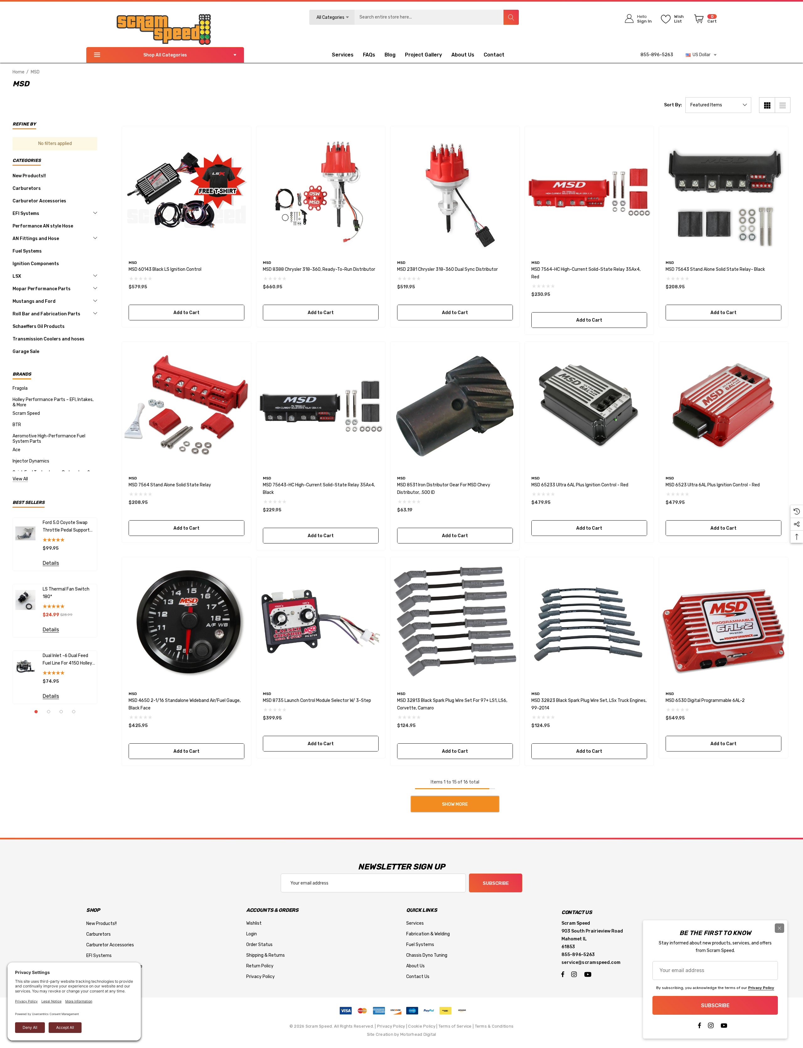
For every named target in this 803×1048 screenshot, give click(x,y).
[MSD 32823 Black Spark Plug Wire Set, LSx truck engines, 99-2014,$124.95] (589, 621)
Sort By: (673, 105)
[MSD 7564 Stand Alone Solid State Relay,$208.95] (186, 406)
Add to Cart (186, 312)
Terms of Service (455, 1026)
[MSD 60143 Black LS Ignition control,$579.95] (186, 190)
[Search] (511, 17)
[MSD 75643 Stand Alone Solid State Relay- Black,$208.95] (723, 190)
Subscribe (496, 883)
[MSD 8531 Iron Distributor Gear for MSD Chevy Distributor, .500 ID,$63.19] (455, 406)
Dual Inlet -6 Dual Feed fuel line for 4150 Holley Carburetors (67, 660)
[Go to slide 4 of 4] (73, 711)
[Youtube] (588, 974)
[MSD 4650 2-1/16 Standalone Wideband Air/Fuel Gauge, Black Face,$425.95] (186, 621)
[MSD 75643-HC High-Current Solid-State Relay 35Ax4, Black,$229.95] (320, 406)
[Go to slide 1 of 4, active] (36, 711)
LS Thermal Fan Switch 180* (66, 592)
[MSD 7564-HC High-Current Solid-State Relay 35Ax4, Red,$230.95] (589, 190)
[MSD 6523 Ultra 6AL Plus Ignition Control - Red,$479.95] (723, 406)
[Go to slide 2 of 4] (48, 711)
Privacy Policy (391, 1026)
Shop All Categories (165, 55)
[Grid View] (767, 105)
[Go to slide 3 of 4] (61, 711)
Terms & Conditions (494, 1026)
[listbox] (718, 105)
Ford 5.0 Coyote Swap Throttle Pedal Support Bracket (66, 527)
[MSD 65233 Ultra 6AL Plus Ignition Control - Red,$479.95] (589, 406)
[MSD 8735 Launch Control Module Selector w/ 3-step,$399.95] (320, 621)
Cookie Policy (421, 1026)
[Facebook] (563, 974)
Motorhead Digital (418, 1034)
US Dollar (700, 54)
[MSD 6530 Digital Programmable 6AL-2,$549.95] (723, 621)
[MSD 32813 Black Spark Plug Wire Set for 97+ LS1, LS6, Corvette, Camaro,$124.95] (455, 621)
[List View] (782, 105)
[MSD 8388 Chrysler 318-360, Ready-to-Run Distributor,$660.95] (320, 190)
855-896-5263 (657, 54)
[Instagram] (575, 974)
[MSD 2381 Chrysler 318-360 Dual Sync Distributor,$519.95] (455, 190)
